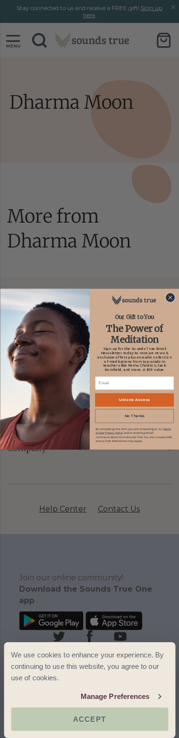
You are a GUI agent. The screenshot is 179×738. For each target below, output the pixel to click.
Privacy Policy (114, 433)
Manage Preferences (115, 696)
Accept (89, 719)
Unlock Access (134, 400)
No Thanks (134, 415)
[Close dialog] (170, 297)
